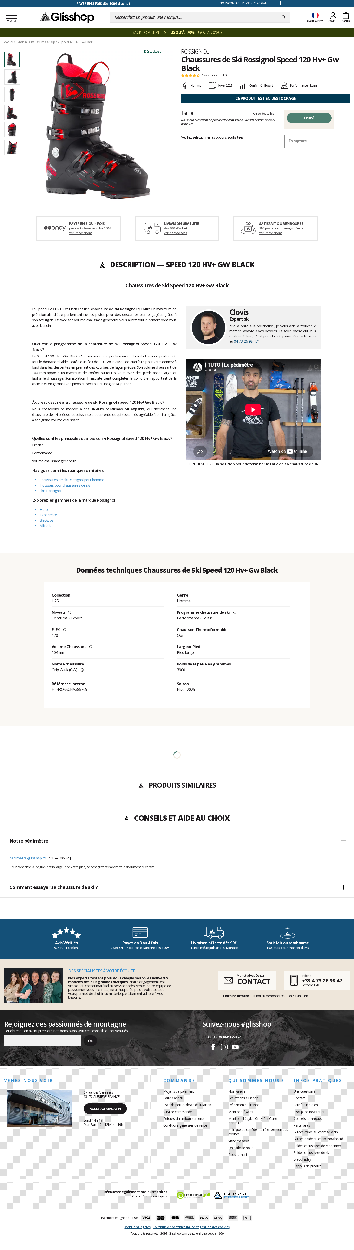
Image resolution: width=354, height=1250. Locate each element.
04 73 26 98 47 (246, 341)
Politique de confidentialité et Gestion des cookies (258, 1131)
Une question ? (304, 1091)
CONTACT (253, 981)
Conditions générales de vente (185, 1125)
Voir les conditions (80, 233)
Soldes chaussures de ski (311, 1152)
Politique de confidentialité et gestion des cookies (191, 1227)
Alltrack (45, 525)
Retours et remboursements (184, 1118)
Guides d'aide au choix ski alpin (316, 1132)
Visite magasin (238, 1141)
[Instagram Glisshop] (224, 1047)
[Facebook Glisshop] (213, 1047)
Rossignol (195, 51)
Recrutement (237, 1154)
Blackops (46, 520)
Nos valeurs (237, 1091)
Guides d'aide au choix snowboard (318, 1138)
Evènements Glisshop (244, 1104)
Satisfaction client (306, 1104)
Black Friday (302, 1159)
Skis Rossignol (50, 490)
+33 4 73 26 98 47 (322, 980)
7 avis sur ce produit (214, 75)
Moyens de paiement (178, 1091)
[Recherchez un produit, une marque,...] (283, 17)
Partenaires (302, 1125)
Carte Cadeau (173, 1098)
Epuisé (309, 118)
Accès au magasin (105, 1108)
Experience (48, 514)
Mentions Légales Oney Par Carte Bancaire (252, 1120)
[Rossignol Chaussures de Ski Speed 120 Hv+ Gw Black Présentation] (97, 125)
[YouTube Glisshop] (235, 1047)
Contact (299, 1098)
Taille (187, 112)
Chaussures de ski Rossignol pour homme (72, 479)
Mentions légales (240, 1111)
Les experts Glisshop (243, 1098)
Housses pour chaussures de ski (65, 485)
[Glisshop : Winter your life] (67, 17)
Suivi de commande (177, 1111)
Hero (44, 509)
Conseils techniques (308, 1118)
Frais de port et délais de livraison (187, 1104)
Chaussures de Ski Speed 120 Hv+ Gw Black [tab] (177, 285)
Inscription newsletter (309, 1111)
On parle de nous (240, 1147)
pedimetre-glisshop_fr (27, 858)
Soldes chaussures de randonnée (317, 1145)
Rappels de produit (307, 1166)
